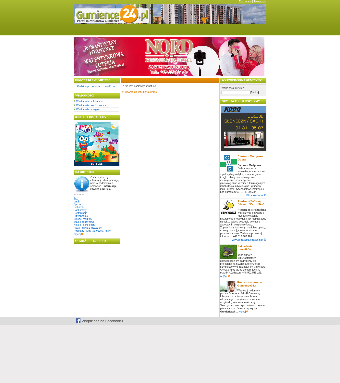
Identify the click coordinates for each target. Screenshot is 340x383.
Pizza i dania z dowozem (88, 227)
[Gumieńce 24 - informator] (205, 31)
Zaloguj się (245, 1)
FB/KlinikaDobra (254, 195)
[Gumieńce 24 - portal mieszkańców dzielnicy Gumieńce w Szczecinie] (170, 23)
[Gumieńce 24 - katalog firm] (230, 31)
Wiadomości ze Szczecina (91, 105)
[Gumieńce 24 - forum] (159, 31)
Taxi (76, 198)
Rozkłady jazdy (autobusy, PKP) (92, 230)
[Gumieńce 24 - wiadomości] (100, 31)
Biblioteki (79, 207)
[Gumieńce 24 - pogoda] (121, 31)
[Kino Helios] (96, 165)
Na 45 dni (109, 86)
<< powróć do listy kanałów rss (139, 91)
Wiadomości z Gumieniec (90, 101)
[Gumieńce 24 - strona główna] (80, 31)
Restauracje (80, 212)
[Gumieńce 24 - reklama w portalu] (255, 31)
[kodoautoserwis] (243, 150)
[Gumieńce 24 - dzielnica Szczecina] (180, 31)
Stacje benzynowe (84, 221)
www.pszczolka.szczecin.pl (247, 239)
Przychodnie (81, 215)
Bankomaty (80, 210)
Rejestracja (260, 1)
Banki (77, 201)
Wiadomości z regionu (88, 109)
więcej (77, 234)
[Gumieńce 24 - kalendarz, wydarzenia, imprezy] (141, 31)
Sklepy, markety (83, 218)
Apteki (77, 204)
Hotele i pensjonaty (84, 224)
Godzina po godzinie (88, 86)
